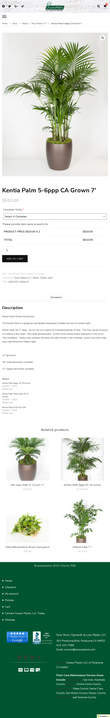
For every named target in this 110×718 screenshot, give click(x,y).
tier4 (50, 277)
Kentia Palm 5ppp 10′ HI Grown (16, 383)
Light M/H (13, 281)
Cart (7, 607)
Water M (24, 281)
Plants (43, 277)
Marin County (64, 688)
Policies (9, 600)
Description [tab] (56, 297)
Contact (60, 662)
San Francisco (74, 679)
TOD (72, 565)
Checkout (10, 587)
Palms (36, 277)
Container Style (13, 209)
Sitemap (10, 619)
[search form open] (98, 6)
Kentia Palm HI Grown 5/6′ (14, 407)
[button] (102, 37)
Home (8, 580)
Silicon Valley (64, 697)
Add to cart (14, 258)
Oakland (70, 684)
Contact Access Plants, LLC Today (25, 613)
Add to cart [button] (82, 458)
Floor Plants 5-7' (23, 277)
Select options (27, 458)
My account (11, 593)
